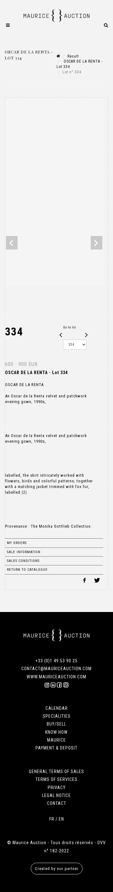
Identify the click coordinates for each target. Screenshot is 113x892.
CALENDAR (57, 708)
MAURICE (56, 740)
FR (51, 819)
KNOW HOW (56, 732)
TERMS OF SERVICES (56, 779)
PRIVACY (57, 787)
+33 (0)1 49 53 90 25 (56, 660)
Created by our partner (56, 868)
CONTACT (56, 803)
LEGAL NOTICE (56, 795)
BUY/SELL (56, 724)
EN (61, 819)
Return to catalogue (27, 570)
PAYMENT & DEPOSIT (56, 747)
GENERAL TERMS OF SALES (56, 771)
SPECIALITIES (57, 716)
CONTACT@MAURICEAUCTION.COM (56, 668)
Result (73, 56)
